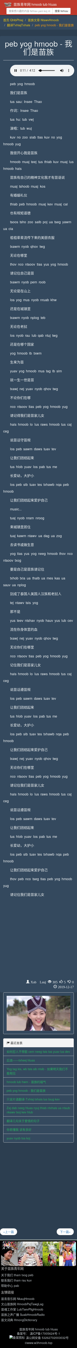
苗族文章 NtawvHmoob (43, 20)
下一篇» (65, 1232)
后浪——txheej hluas (21, 1060)
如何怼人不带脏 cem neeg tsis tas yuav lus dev (38, 1051)
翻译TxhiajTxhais (18, 25)
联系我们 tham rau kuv (16, 1280)
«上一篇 (8, 1232)
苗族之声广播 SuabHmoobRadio (23, 1314)
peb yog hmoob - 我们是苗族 (26, 1090)
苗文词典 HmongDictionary (19, 1320)
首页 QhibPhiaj (13, 20)
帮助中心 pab (10, 1285)
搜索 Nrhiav (61, 11)
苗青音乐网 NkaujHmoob (17, 1299)
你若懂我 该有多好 (19, 1129)
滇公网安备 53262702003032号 (47, 1338)
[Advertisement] (38, 939)
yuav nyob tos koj (18, 1138)
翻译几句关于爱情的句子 (23, 1121)
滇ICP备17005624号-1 (45, 1333)
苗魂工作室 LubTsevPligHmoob (22, 1309)
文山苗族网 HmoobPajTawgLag (22, 1304)
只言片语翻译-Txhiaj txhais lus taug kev (33, 1099)
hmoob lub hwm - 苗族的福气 (26, 1082)
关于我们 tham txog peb (17, 1275)
